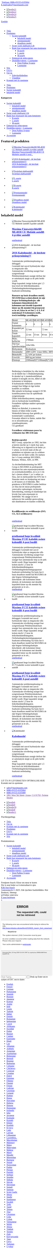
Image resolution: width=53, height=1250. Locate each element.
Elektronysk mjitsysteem (22, 58)
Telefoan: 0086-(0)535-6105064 (15, 2)
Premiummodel (18, 195)
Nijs (8, 68)
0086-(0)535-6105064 (16, 790)
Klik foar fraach (8, 887)
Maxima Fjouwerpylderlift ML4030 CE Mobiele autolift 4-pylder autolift (28, 232)
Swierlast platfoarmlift (21, 174)
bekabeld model (24, 38)
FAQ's (9, 70)
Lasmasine (21, 65)
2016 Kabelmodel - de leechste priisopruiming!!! (25, 165)
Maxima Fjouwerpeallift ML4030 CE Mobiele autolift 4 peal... (28, 153)
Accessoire (11, 135)
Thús (9, 31)
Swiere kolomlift (19, 36)
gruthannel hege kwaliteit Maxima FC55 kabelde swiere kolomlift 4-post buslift (28, 607)
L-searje (20, 53)
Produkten (11, 33)
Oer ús (9, 73)
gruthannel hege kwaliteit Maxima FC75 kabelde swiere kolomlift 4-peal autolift (28, 675)
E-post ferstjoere (8, 897)
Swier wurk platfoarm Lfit (23, 46)
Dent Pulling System (26, 63)
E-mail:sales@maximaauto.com (14, 5)
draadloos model (24, 43)
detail (20, 240)
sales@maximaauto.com (17, 788)
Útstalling (16, 78)
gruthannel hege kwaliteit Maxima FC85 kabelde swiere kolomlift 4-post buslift (28, 539)
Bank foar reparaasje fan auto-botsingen (29, 48)
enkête (15, 240)
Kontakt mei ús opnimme (17, 80)
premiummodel (23, 41)
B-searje (20, 50)
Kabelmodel (17, 209)
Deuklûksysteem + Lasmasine (25, 60)
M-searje (21, 55)
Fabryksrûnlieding (20, 75)
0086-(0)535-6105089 (16, 793)
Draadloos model (19, 202)
